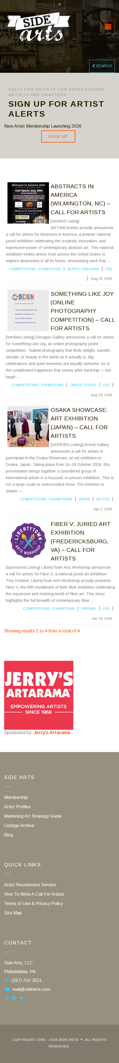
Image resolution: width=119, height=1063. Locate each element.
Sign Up (58, 136)
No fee (103, 499)
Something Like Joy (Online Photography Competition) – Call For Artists (83, 311)
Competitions (22, 269)
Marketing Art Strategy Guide (32, 816)
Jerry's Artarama (52, 732)
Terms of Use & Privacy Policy (33, 903)
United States (83, 385)
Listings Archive (19, 825)
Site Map (13, 913)
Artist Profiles (17, 806)
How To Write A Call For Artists (34, 894)
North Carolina (83, 269)
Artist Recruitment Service (30, 884)
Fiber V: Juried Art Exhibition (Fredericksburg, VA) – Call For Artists (81, 541)
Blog (8, 835)
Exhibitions (50, 269)
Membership (16, 797)
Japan (84, 499)
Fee (108, 269)
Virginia (89, 608)
